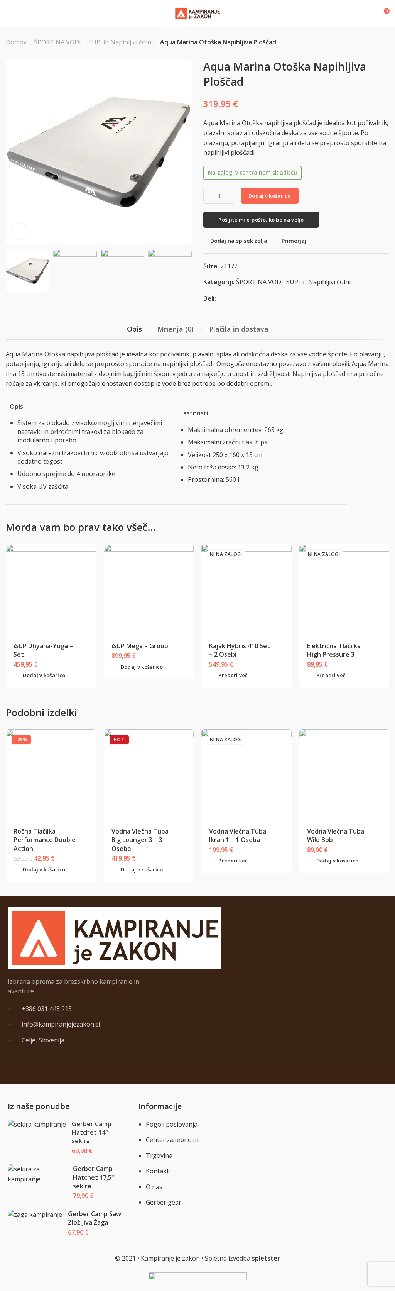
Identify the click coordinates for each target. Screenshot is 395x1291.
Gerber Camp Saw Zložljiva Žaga (94, 1218)
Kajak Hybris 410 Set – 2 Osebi (239, 650)
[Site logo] (197, 13)
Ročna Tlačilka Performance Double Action (45, 840)
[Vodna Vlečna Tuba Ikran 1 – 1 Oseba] (246, 774)
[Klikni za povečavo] (20, 231)
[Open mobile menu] (9, 13)
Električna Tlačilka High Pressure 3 (334, 650)
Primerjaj (294, 240)
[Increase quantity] (230, 196)
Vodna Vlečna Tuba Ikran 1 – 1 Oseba (237, 835)
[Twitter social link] (241, 298)
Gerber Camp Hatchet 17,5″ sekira (93, 1177)
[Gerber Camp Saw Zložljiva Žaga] (35, 1215)
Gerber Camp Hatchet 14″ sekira (91, 1132)
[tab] (134, 329)
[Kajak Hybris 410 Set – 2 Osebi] (246, 589)
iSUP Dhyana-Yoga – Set (43, 650)
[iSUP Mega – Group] (148, 589)
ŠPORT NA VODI (57, 42)
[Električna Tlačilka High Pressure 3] (344, 589)
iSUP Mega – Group (139, 646)
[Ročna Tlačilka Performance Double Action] (51, 774)
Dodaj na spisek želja (238, 240)
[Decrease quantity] (208, 196)
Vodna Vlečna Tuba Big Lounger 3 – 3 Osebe (140, 840)
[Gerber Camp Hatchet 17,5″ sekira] (38, 1174)
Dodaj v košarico (269, 195)
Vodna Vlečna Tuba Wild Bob (335, 835)
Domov (16, 42)
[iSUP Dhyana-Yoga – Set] (51, 589)
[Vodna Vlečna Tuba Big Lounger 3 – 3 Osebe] (148, 774)
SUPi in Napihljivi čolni (120, 42)
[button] (39, 675)
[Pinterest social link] (231, 298)
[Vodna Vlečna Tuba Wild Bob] (344, 774)
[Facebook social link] (221, 298)
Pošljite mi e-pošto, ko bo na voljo (261, 219)
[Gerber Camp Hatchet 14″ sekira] (37, 1124)
